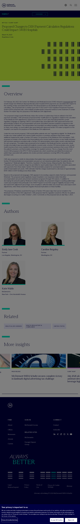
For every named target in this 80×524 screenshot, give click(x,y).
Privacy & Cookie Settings (10, 520)
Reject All (71, 520)
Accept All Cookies (57, 520)
